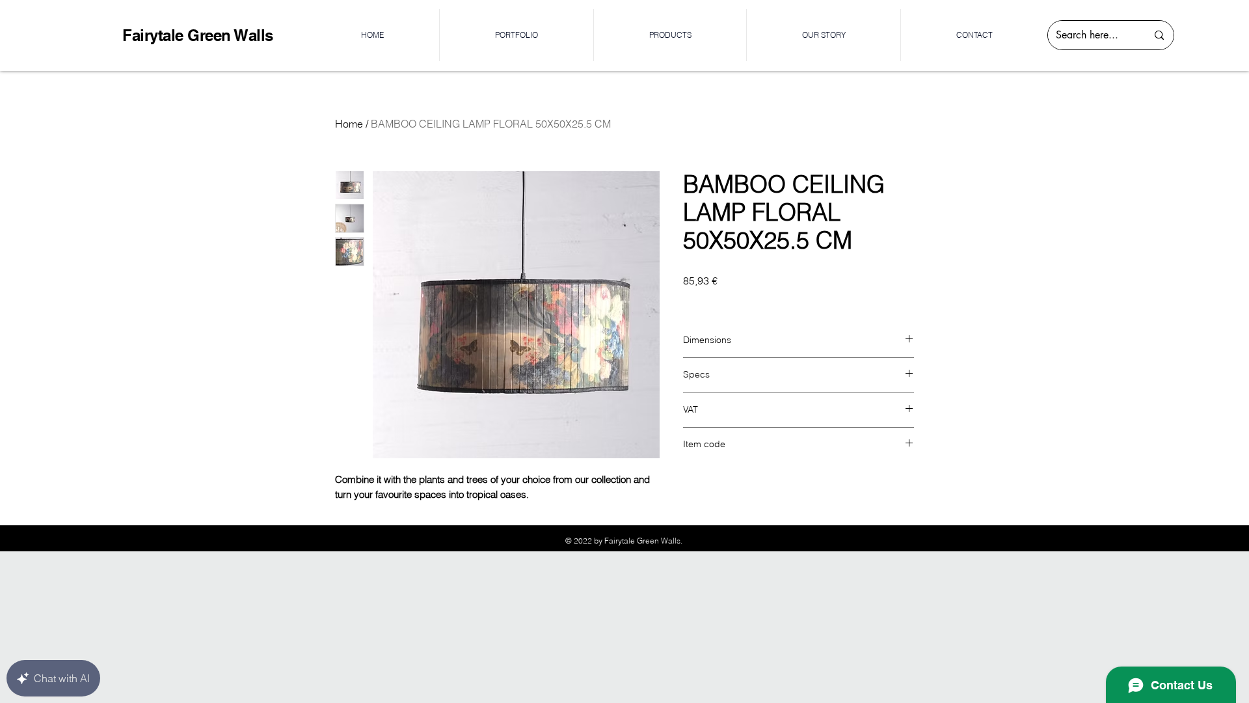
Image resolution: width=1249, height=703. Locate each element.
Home (349, 123)
